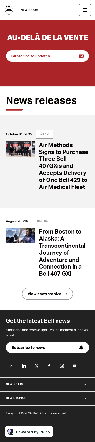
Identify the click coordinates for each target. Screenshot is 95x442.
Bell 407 (43, 221)
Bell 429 (44, 134)
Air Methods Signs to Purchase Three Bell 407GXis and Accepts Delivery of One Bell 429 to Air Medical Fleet (63, 165)
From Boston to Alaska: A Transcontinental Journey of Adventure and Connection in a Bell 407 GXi (62, 252)
